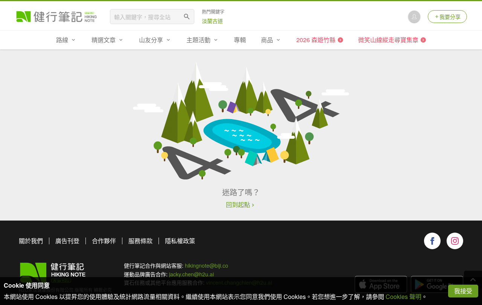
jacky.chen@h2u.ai (191, 274)
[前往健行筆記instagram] (455, 241)
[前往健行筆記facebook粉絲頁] (432, 241)
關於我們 (31, 240)
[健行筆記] (56, 16)
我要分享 (450, 16)
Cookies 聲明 (403, 296)
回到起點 (238, 204)
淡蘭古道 (212, 21)
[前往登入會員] (414, 17)
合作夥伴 (104, 240)
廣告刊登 (67, 240)
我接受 (463, 291)
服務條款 (140, 240)
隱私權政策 (180, 240)
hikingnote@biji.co (206, 265)
